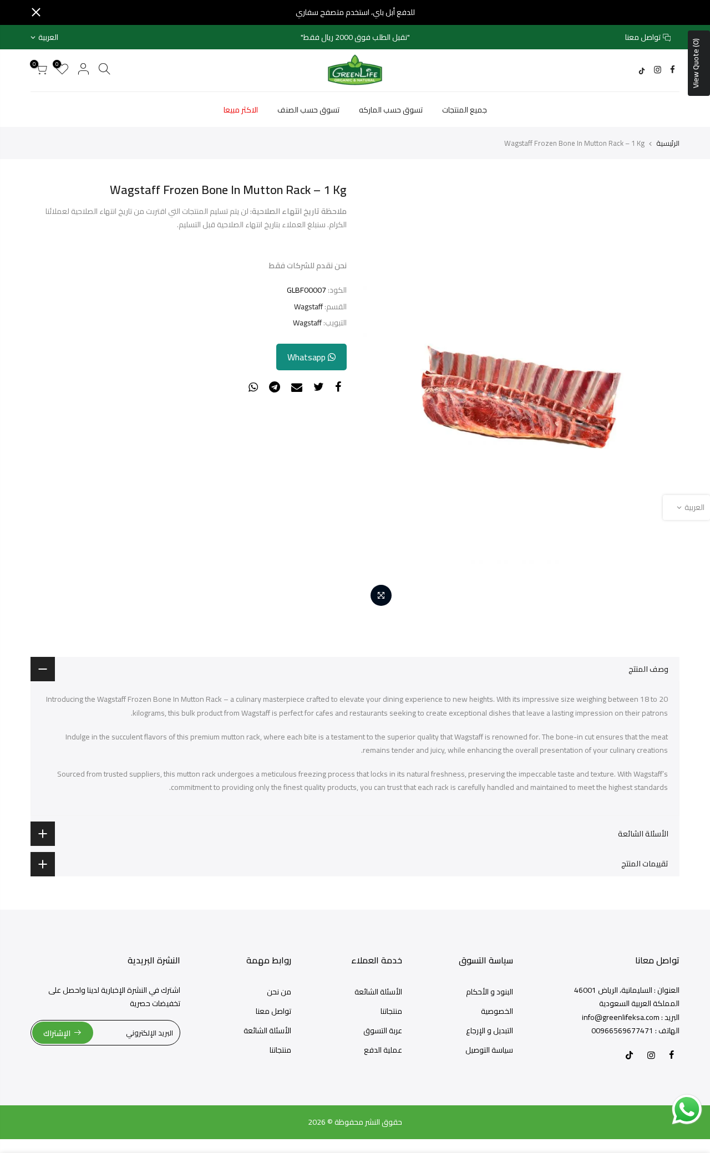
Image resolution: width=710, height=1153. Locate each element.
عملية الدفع (383, 1050)
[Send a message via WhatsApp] (687, 1109)
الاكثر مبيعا (241, 110)
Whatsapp (307, 357)
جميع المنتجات (464, 110)
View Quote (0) (695, 63)
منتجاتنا (391, 1011)
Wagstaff (308, 307)
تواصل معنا (643, 37)
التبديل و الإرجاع (489, 1030)
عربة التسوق (382, 1030)
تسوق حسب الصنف (308, 110)
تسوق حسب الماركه (391, 110)
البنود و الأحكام (489, 991)
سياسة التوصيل (489, 1050)
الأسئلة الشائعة (378, 991)
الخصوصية (497, 1011)
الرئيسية (667, 143)
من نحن (279, 991)
